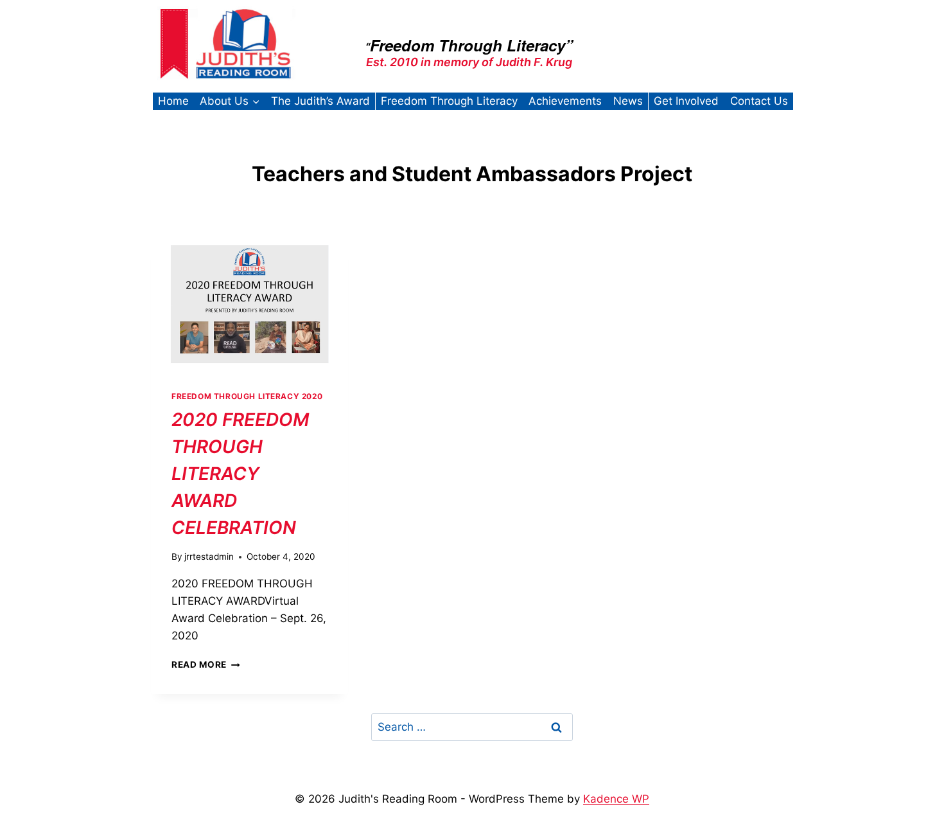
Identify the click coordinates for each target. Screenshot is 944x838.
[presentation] (249, 304)
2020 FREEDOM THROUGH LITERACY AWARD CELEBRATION (240, 474)
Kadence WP (616, 798)
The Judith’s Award (320, 100)
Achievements (565, 100)
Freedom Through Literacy (449, 100)
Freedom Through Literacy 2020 (246, 396)
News (628, 100)
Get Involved (686, 100)
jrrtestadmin (209, 556)
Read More (205, 664)
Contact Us (759, 100)
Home (173, 100)
